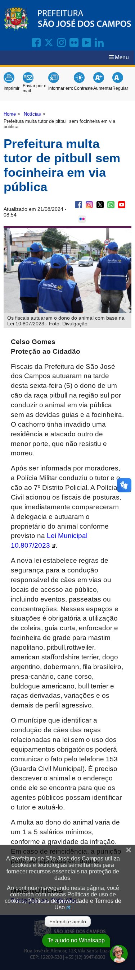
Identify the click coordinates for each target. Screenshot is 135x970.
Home (10, 114)
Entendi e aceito (67, 921)
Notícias (32, 114)
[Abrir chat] (119, 954)
